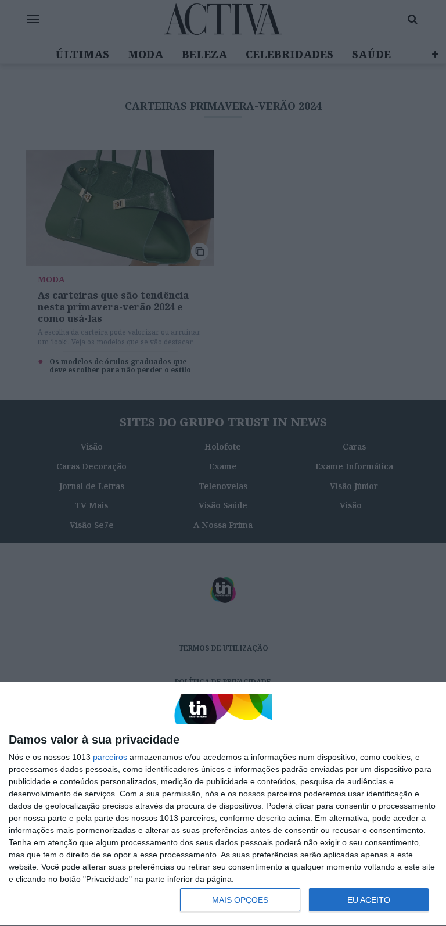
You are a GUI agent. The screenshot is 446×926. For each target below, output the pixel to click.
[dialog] (223, 804)
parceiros (110, 757)
